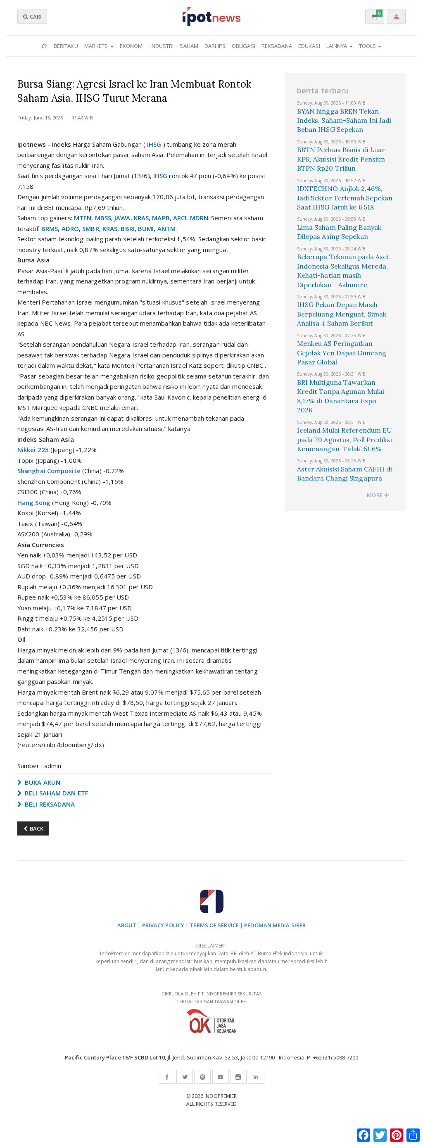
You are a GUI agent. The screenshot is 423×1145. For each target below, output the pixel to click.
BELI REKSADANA (49, 804)
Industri (162, 46)
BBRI (127, 228)
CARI (35, 16)
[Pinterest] (202, 1077)
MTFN (82, 218)
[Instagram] (238, 1077)
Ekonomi (132, 46)
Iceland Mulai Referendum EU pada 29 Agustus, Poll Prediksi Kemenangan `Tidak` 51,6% (344, 439)
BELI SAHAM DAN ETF (55, 793)
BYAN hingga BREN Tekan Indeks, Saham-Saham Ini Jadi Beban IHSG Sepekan (344, 120)
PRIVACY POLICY (163, 925)
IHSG (154, 144)
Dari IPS (215, 46)
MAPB (160, 218)
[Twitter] (184, 1077)
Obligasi (243, 46)
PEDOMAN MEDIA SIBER (275, 925)
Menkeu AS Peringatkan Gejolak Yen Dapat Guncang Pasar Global (342, 352)
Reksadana (276, 46)
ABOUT (127, 925)
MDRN (199, 218)
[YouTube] (220, 1077)
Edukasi (309, 46)
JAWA (122, 218)
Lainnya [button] (337, 46)
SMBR (90, 228)
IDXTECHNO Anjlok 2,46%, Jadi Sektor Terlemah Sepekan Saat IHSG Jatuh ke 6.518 (345, 197)
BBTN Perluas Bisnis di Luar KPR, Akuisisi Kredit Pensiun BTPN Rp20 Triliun (341, 158)
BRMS (49, 228)
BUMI (146, 228)
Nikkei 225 (33, 449)
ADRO (70, 228)
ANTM (166, 228)
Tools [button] (368, 46)
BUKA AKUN (41, 782)
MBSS (103, 218)
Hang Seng (33, 502)
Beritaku (66, 46)
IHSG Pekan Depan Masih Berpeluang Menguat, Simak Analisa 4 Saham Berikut (342, 313)
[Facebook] (167, 1077)
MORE (375, 495)
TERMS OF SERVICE (214, 925)
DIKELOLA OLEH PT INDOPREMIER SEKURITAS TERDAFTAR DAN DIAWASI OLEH (211, 997)
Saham (189, 46)
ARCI (179, 218)
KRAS (141, 218)
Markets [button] (96, 46)
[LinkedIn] (256, 1077)
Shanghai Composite (49, 471)
